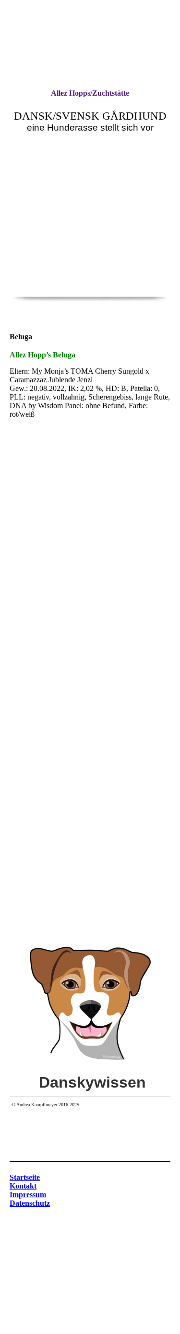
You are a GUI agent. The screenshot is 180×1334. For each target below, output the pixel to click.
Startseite (25, 1177)
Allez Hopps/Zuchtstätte (90, 93)
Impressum (28, 1194)
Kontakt (23, 1186)
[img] (89, 249)
